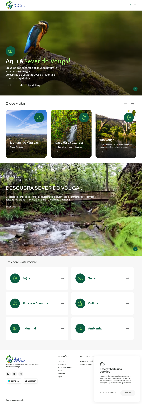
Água (60, 377)
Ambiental (62, 364)
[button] (132, 103)
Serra (60, 371)
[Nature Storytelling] (15, 8)
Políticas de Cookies (108, 393)
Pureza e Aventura (65, 367)
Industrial (61, 374)
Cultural (61, 361)
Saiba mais (11, 207)
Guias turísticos (86, 364)
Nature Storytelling (87, 361)
